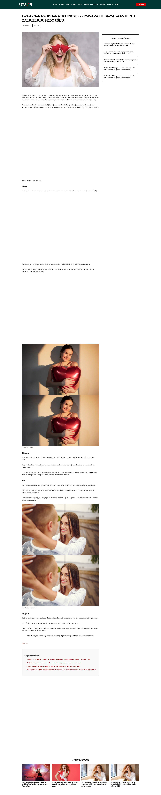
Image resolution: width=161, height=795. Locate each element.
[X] (121, 26)
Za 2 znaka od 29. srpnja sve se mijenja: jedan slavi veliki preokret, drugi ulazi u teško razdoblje (119, 68)
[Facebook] (116, 26)
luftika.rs (25, 643)
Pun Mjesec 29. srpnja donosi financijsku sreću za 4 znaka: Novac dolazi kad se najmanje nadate (61, 669)
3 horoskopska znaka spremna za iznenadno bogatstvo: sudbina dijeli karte (53, 666)
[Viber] (137, 26)
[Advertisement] (60, 144)
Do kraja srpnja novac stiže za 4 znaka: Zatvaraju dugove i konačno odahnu (54, 663)
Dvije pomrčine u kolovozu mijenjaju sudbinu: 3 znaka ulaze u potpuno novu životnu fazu (119, 52)
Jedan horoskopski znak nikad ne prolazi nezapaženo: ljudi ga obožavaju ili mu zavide (120, 60)
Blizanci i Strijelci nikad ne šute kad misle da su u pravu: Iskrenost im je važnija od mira (119, 44)
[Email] (132, 26)
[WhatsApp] (127, 26)
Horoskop (26, 26)
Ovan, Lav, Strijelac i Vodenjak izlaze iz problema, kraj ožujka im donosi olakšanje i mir (58, 659)
